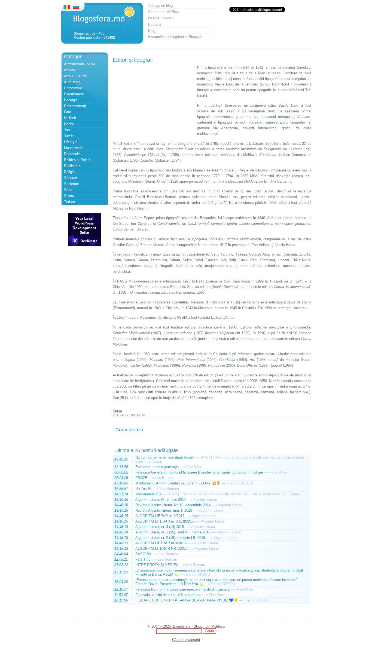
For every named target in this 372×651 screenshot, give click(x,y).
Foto (67, 112)
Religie (69, 172)
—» (197, 457)
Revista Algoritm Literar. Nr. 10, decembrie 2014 (173, 505)
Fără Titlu (142, 559)
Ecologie (71, 100)
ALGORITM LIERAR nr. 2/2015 (159, 516)
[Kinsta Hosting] (84, 245)
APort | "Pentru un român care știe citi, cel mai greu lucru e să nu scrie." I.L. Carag (233, 494)
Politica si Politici (77, 160)
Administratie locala (79, 64)
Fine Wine (194, 467)
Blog (151, 31)
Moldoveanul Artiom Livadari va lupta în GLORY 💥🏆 (178, 483)
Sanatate (71, 178)
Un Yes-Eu (143, 489)
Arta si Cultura (75, 76)
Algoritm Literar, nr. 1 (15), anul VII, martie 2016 (172, 532)
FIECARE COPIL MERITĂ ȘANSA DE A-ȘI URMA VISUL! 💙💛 (186, 600)
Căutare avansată (186, 640)
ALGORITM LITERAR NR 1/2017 (161, 548)
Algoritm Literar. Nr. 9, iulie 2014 (160, 500)
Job (67, 130)
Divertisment (74, 94)
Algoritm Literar (205, 500)
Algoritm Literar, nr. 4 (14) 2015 (159, 527)
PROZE (141, 478)
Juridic (69, 136)
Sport (68, 190)
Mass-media (73, 148)
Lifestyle (70, 142)
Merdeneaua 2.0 (148, 494)
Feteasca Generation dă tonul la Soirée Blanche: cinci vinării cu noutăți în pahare (199, 472)
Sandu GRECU (240, 483)
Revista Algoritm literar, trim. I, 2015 (163, 510)
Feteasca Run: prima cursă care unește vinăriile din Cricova (182, 589)
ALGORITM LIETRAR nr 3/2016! (161, 543)
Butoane (154, 24)
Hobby (69, 124)
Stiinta (69, 196)
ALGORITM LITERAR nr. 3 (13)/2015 (164, 521)
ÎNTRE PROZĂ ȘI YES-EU (156, 565)
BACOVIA (143, 554)
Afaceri (69, 70)
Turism (69, 202)
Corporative (73, 88)
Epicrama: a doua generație (157, 467)
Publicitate (72, 166)
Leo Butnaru (164, 478)
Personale (72, 154)
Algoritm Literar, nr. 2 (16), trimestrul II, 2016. (170, 538)
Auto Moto (72, 82)
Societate (71, 184)
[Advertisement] (153, 99)
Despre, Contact (161, 18)
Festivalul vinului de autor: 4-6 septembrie (168, 595)
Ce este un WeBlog (163, 12)
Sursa (117, 411)
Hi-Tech (70, 118)
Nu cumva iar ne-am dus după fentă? (164, 457)
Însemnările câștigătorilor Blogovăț (175, 37)
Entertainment (75, 106)
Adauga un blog (160, 6)
